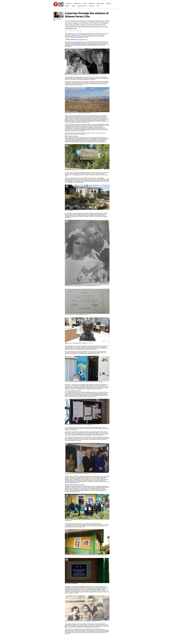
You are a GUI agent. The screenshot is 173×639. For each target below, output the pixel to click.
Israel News (68, 3)
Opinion (108, 3)
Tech (97, 6)
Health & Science (82, 6)
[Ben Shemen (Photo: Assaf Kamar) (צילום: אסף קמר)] (87, 156)
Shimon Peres (73, 36)
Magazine (91, 3)
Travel (73, 6)
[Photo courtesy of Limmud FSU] (87, 570)
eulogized (73, 33)
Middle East (77, 3)
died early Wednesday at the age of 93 (78, 41)
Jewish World (100, 3)
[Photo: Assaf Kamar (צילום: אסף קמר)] (87, 197)
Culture (67, 6)
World (85, 3)
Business (91, 6)
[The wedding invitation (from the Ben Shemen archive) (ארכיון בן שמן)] (87, 301)
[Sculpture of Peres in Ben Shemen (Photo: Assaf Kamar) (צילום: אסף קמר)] (87, 330)
